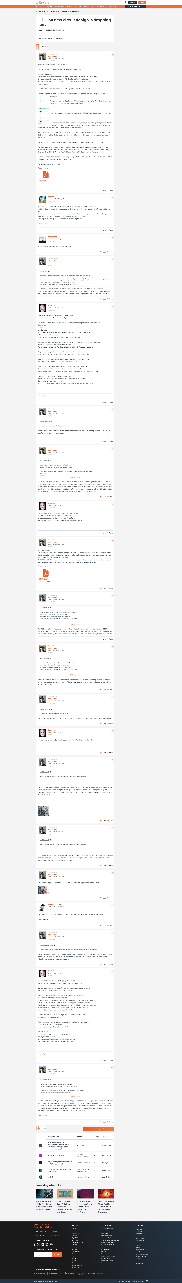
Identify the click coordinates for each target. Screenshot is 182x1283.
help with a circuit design (56, 1155)
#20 (112, 1067)
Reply (111, 190)
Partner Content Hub (135, 6)
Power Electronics (83, 1163)
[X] (38, 1244)
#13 (113, 731)
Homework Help (83, 1177)
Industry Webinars (141, 1238)
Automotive (104, 1233)
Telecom (104, 1263)
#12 (113, 697)
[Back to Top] (146, 1281)
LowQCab (52, 305)
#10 (113, 595)
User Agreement (140, 1281)
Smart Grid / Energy (107, 1260)
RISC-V (74, 1260)
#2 (113, 197)
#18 (113, 933)
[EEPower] (69, 1273)
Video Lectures (140, 1261)
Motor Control (105, 1258)
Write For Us (40, 1235)
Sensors (74, 1263)
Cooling (74, 1235)
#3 (113, 237)
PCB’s (73, 1256)
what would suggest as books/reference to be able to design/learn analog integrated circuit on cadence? (58, 1145)
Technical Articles (141, 1256)
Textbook (138, 1258)
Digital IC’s (75, 1238)
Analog (74, 1231)
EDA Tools (75, 1240)
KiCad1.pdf (43, 181)
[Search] (126, 2)
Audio (103, 1231)
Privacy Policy (120, 1281)
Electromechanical (77, 1242)
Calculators (139, 1229)
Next (43, 46)
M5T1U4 (87, 553)
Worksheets (139, 1263)
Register (57, 1255)
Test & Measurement (78, 1265)
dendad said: (44, 271)
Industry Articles (140, 1236)
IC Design (80, 1145)
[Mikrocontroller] (97, 1273)
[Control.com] (55, 1273)
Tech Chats (139, 1252)
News (137, 1242)
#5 (113, 306)
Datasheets (88, 6)
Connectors (75, 1233)
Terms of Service (130, 1281)
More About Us (41, 1232)
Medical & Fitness (106, 1254)
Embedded (75, 1244)
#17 (113, 905)
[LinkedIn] (43, 1244)
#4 (113, 259)
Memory (74, 1249)
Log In (132, 2)
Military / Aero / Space (108, 1256)
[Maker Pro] (81, 1273)
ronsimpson (52, 237)
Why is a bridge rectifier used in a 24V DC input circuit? (60, 1163)
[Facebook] (34, 1244)
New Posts (61, 39)
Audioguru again (54, 904)
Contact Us (55, 1235)
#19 (113, 971)
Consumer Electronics (108, 1238)
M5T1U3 (49, 560)
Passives (74, 1254)
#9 (113, 540)
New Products (140, 1240)
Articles (39, 6)
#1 (113, 54)
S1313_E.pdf (43, 579)
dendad (51, 197)
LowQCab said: (44, 460)
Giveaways (101, 6)
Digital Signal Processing (108, 1242)
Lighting (103, 1251)
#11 (113, 646)
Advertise (54, 1232)
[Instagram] (47, 1244)
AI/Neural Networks (107, 1228)
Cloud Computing (106, 1235)
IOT (102, 1247)
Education (59, 6)
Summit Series (140, 1249)
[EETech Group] (39, 1273)
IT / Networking (106, 1249)
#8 (113, 504)
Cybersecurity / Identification (110, 1240)
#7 (113, 448)
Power (74, 1258)
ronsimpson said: (45, 421)
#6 (113, 409)
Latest (74, 1228)
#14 (113, 760)
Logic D (50, 1177)
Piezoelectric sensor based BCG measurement (59, 1170)
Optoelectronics (77, 1251)
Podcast (112, 6)
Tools (69, 6)
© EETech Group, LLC (40, 1281)
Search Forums (46, 39)
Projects (138, 1247)
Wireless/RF (75, 1267)
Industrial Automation (107, 1244)
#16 (113, 873)
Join (142, 2)
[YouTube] (51, 1244)
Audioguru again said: (46, 945)
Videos (78, 6)
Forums (49, 6)
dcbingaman (46, 30)
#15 (113, 828)
